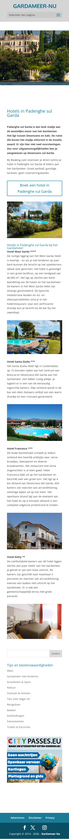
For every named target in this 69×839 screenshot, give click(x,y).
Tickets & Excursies (18, 727)
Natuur (11, 687)
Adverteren (17, 817)
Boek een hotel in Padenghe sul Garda (34, 188)
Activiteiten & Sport (19, 682)
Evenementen (15, 721)
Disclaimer (35, 817)
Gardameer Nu (50, 834)
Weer (10, 670)
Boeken (11, 710)
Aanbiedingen (15, 715)
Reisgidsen (13, 704)
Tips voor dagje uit (18, 699)
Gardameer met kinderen (22, 676)
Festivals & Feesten (18, 693)
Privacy (50, 817)
